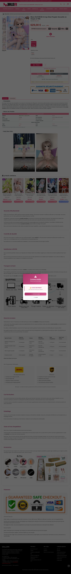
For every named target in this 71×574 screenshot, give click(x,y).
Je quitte (36, 297)
